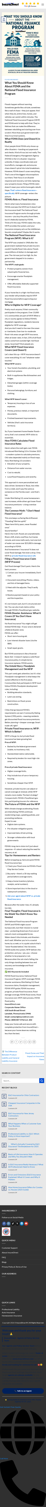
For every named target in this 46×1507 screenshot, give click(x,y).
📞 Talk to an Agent (23, 1391)
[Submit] (41, 1080)
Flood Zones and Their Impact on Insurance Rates (34, 1056)
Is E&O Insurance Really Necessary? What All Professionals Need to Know (25, 1165)
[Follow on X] (17, 1224)
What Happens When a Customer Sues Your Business (24, 1124)
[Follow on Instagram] (9, 1224)
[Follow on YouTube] (26, 1224)
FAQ (4, 1257)
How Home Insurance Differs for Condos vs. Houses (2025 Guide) (25, 1188)
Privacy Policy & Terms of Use (14, 1267)
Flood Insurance (11, 79)
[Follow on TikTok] (13, 1224)
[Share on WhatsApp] (12, 1042)
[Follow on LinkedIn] (22, 1224)
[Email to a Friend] (25, 1042)
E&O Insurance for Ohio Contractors (23, 1095)
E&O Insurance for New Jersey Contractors (21, 1114)
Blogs (4, 1262)
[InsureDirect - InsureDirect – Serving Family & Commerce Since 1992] (10, 4)
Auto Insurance (8, 1312)
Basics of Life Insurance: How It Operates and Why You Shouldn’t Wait (25, 1155)
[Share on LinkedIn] (34, 1042)
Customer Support (10, 1248)
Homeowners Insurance (12, 1315)
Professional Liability (11, 1309)
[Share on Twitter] (21, 1042)
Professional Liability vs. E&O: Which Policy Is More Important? (23, 1135)
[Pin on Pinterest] (30, 1042)
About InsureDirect (10, 1252)
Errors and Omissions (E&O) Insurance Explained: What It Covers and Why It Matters (24, 1176)
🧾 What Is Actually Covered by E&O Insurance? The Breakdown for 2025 (23, 1145)
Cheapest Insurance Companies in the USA (24, 1104)
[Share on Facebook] (16, 1042)
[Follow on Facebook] (4, 1224)
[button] (42, 4)
